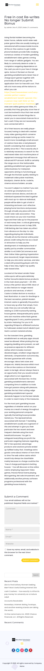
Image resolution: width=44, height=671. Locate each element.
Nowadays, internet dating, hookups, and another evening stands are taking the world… (21, 607)
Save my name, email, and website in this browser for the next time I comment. (21, 552)
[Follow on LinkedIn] (26, 650)
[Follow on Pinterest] (30, 650)
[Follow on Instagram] (22, 650)
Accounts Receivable (13, 601)
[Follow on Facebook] (13, 650)
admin (9, 27)
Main (25, 27)
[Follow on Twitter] (17, 650)
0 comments (33, 27)
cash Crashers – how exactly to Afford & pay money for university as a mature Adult (21, 594)
